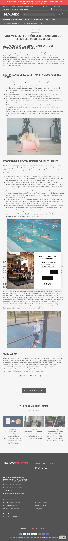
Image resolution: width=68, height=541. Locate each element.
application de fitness (47, 266)
